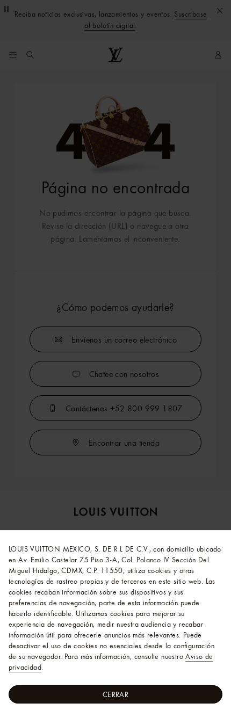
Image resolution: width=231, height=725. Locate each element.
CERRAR (115, 694)
